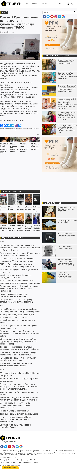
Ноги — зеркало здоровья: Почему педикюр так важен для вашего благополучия (16, 419)
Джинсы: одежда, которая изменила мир (19, 414)
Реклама (36, 462)
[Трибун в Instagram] (55, 17)
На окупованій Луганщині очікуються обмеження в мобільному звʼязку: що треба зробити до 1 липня (20, 247)
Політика (34, 4)
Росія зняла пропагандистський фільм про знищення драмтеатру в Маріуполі (20, 208)
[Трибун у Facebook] (44, 17)
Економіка (44, 4)
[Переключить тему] (70, 3)
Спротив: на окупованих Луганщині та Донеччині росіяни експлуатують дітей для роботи (20, 333)
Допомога (17, 465)
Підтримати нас (11, 467)
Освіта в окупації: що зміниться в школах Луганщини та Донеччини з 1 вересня (67, 75)
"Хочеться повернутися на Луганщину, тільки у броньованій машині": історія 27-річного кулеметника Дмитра (19, 386)
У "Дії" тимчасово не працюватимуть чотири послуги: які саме (36, 208)
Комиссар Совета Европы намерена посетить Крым (20, 228)
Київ (5, 465)
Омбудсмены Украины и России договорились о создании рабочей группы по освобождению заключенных (36, 228)
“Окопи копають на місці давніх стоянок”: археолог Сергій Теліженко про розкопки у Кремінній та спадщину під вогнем (67, 103)
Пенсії (12, 465)
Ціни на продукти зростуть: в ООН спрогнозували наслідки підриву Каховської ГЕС (16, 405)
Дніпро (2, 465)
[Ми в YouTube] (52, 17)
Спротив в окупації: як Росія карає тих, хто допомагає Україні (66, 61)
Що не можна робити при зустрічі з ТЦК (67, 221)
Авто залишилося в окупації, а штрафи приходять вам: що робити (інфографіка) (66, 262)
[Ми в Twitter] (48, 17)
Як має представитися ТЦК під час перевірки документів (66, 209)
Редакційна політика (11, 462)
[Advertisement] (20, 170)
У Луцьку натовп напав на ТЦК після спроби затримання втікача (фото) (12, 228)
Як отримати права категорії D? (14, 411)
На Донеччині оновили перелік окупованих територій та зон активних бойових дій (28, 208)
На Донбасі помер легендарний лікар (12, 208)
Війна (26, 4)
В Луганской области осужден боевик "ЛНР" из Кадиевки (28, 228)
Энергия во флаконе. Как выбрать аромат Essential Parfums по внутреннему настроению (19, 288)
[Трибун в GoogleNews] (63, 17)
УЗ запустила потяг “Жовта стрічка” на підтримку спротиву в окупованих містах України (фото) (18, 341)
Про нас (2, 462)
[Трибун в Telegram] (59, 17)
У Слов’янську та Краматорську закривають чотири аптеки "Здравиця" (3, 208)
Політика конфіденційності (25, 462)
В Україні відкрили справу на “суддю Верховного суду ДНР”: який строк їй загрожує (3, 228)
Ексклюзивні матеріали (57, 56)
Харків (8, 465)
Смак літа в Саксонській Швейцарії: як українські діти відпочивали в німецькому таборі (67, 88)
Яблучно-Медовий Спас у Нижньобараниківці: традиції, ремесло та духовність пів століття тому (67, 128)
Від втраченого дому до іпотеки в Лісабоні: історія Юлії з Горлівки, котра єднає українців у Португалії (66, 115)
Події (4, 12)
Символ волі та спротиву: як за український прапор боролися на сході (65, 275)
